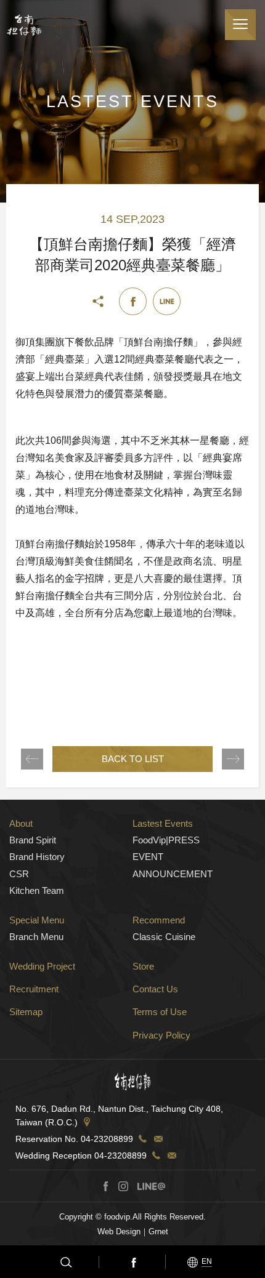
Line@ (151, 1186)
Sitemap (26, 1012)
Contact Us (155, 989)
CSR (19, 874)
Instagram (123, 1186)
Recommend (158, 920)
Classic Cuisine (163, 936)
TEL (142, 1139)
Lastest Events (162, 823)
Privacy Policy (161, 1035)
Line (167, 301)
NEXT (233, 759)
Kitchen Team (36, 890)
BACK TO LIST (133, 759)
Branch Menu (36, 936)
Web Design (119, 1231)
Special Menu (36, 920)
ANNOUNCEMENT (172, 874)
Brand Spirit (32, 840)
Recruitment (34, 989)
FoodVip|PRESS (166, 840)
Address (87, 1122)
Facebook (132, 1262)
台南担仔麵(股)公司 (24, 25)
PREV (32, 759)
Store (143, 966)
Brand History (37, 856)
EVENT (147, 856)
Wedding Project (42, 966)
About (21, 823)
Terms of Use (159, 1012)
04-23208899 (107, 1139)
